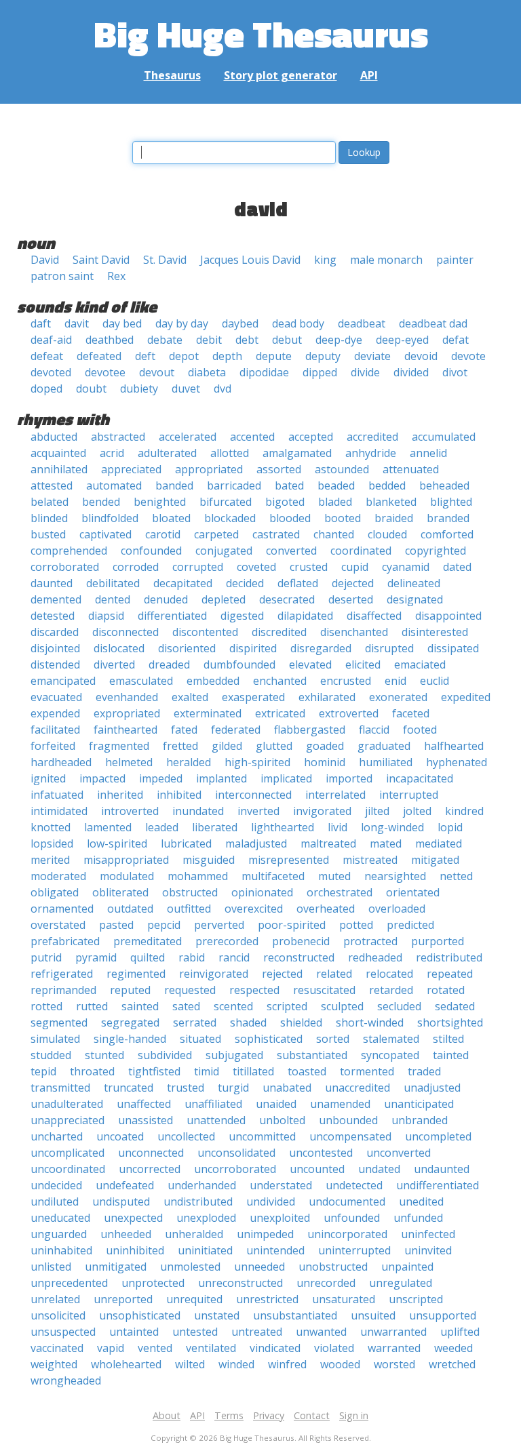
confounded (151, 550)
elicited (363, 664)
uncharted (57, 1136)
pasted (116, 924)
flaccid (374, 729)
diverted (114, 664)
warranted (394, 1347)
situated (200, 1038)
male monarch (386, 259)
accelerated (187, 436)
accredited (372, 436)
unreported (123, 1299)
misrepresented (288, 859)
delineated (413, 583)
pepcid (163, 924)
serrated (194, 1022)
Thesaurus (172, 75)
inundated (198, 810)
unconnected (151, 1152)
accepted (310, 436)
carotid (162, 534)
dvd (222, 388)
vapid (110, 1347)
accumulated (444, 436)
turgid (233, 1087)
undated (379, 1168)
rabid (191, 957)
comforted (447, 534)
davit (76, 323)
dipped (320, 372)
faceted (410, 713)
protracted (370, 941)
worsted (394, 1364)
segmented (59, 1022)
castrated (276, 534)
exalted (190, 697)
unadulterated (67, 1103)
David (45, 259)
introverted (130, 810)
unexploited (280, 1217)
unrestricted (267, 1299)
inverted (258, 810)
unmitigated (116, 1266)
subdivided (165, 1055)
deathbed (109, 339)
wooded (340, 1364)
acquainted (58, 452)
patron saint (62, 276)
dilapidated (305, 615)
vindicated (275, 1347)
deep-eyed (402, 339)
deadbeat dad (433, 323)
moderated (58, 876)
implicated (286, 778)
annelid (428, 452)
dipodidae (264, 372)
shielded (301, 1022)
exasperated (253, 697)
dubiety (139, 388)
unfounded (352, 1217)
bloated (171, 518)
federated (235, 729)
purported (437, 941)
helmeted (129, 762)
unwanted (321, 1331)
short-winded (370, 1022)
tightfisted (154, 1071)
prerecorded (226, 941)
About (166, 1415)
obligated (55, 892)
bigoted (285, 501)
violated (334, 1347)
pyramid (96, 957)
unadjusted (432, 1087)
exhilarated (326, 697)
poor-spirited (292, 924)
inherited (120, 794)
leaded (161, 827)
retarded (391, 989)
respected (254, 989)
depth (227, 356)
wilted (190, 1364)
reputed (130, 989)
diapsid (106, 615)
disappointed (448, 615)
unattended (216, 1120)
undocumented (347, 1201)
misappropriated (126, 859)
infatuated (57, 794)
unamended (340, 1103)
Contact (312, 1415)
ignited (48, 778)
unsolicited (58, 1315)
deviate (372, 356)
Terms (229, 1415)
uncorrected (149, 1168)
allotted (229, 452)
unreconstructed (240, 1282)
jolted (417, 810)
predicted (410, 924)
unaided (276, 1103)
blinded (49, 518)
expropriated (127, 713)
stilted (448, 1038)
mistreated (370, 859)
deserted (350, 599)
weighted (54, 1364)
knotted (51, 827)
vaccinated (57, 1347)
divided (411, 372)
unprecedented (69, 1282)
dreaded (169, 664)
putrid (46, 957)
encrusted (345, 680)
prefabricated (65, 941)
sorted (332, 1038)
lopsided (52, 843)
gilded (227, 745)
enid (395, 680)
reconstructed (298, 957)
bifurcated (225, 501)
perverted (219, 924)
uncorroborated (235, 1168)
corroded (136, 566)
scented (233, 1006)
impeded (160, 778)
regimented (136, 973)
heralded (188, 762)
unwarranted (393, 1331)
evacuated (56, 697)
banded (174, 485)
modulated (127, 876)
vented (155, 1347)
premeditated (147, 941)
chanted (333, 534)
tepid (43, 1071)
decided (245, 583)
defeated (99, 356)
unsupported (442, 1315)
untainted (134, 1331)
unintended (275, 1250)
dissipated (453, 648)
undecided (56, 1185)
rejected (282, 973)
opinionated (262, 892)
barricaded (234, 485)
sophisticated (269, 1038)
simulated (55, 1038)
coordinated (360, 550)
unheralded (194, 1234)
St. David (165, 259)
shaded (248, 1022)
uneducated (60, 1217)
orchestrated (339, 892)
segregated (130, 1022)
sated (186, 1006)
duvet (186, 388)
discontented (205, 631)
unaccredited (357, 1087)
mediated (438, 843)
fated (184, 729)
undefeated (125, 1185)
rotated (446, 989)
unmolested (190, 1266)
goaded (325, 745)
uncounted (317, 1168)
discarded (55, 631)
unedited (421, 1201)
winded (236, 1364)
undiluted (55, 1201)
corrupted (197, 566)
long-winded (392, 827)
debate (164, 339)
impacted (102, 778)
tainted (451, 1055)
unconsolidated (236, 1152)
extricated (280, 713)
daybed (240, 323)
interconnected (253, 794)
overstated (58, 924)
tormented (367, 1071)
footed (420, 729)
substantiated (312, 1055)
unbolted (282, 1120)
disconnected (125, 631)
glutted (274, 745)
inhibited (179, 794)
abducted (54, 436)
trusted (185, 1087)
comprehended (69, 550)
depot (184, 356)
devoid (421, 356)
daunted (52, 583)
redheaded (375, 957)
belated (50, 501)
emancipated (63, 680)
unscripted (416, 1299)
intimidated (59, 810)
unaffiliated (213, 1103)
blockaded (230, 518)
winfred (287, 1364)
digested (242, 615)
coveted (256, 566)
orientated (413, 892)
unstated (216, 1315)
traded (424, 1071)
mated (386, 843)
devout (156, 372)
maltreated (328, 843)
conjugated (223, 550)
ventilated (211, 1347)
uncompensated (350, 1136)
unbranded (419, 1120)
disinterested (435, 631)
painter (455, 259)
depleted (223, 599)
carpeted (216, 534)
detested (53, 615)
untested (195, 1331)
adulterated (167, 452)
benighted (160, 501)
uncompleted (438, 1136)
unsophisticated (139, 1315)
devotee (105, 372)
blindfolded (109, 518)
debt (246, 339)
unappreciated (67, 1120)
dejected (353, 583)
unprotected (153, 1282)
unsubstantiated (295, 1315)
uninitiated (205, 1250)
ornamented (62, 908)
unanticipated (419, 1103)
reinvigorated (213, 973)
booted (342, 518)
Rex (116, 276)
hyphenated (456, 762)
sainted (140, 1006)
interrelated (335, 794)
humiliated (385, 762)
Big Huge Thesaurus (261, 33)
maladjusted (256, 843)
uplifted (460, 1331)
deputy (323, 356)
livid (337, 827)
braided (393, 518)
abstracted (118, 436)
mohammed (198, 876)
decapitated (182, 583)
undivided (270, 1201)
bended (101, 501)
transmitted (60, 1087)
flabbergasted (309, 729)
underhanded (202, 1185)
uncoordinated (68, 1168)
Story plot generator (280, 75)
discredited (279, 631)
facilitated (55, 729)
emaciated (420, 664)
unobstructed (333, 1266)
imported (349, 778)
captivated (105, 534)
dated (457, 566)
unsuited (373, 1315)
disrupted (389, 648)
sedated (455, 1006)
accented (252, 436)
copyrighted (435, 550)
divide (365, 372)
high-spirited (257, 762)
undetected (354, 1185)
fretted (180, 745)
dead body (298, 323)
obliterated (120, 892)
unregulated (400, 1282)
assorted (278, 469)
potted (356, 924)
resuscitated (324, 989)
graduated (384, 745)
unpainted (407, 1266)
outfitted (189, 908)
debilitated (113, 583)
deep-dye (338, 339)
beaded (336, 485)
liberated (214, 827)
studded (51, 1055)
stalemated (391, 1038)
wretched (452, 1364)
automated (114, 485)
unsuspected (63, 1331)
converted (291, 550)
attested (52, 485)
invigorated (322, 810)
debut (287, 339)
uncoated (120, 1136)
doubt (91, 388)
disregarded (320, 648)
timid (206, 1071)
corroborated (65, 566)
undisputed (121, 1201)
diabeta (207, 372)
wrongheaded (66, 1380)
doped (46, 388)
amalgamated (297, 452)
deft (145, 356)
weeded (453, 1347)
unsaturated (343, 1299)
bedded (387, 485)
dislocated (119, 648)
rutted (92, 1006)
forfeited (53, 745)
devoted (51, 372)
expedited (465, 697)
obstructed (190, 892)
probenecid (301, 941)
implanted (221, 778)
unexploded (206, 1217)
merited (50, 859)
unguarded (59, 1234)
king (325, 259)
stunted (104, 1055)
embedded (213, 680)
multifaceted (273, 876)
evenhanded (127, 697)
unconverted (398, 1152)
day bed (122, 323)
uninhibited (135, 1250)
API (369, 75)
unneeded (259, 1266)
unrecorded (325, 1282)
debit (209, 339)
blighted (451, 501)
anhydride (370, 452)
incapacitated (419, 778)
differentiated (172, 615)
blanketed (391, 501)
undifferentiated (437, 1185)
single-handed (130, 1038)
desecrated (287, 599)
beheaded (444, 485)
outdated (130, 908)
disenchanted (354, 631)
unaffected (144, 1103)
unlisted (51, 1266)
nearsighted (395, 876)
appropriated (209, 469)
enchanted (280, 680)
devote (468, 356)
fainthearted (125, 729)
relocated (389, 973)
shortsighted (450, 1022)
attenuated (411, 469)
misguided (208, 859)
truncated (128, 1087)
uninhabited (61, 1250)
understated (281, 1185)
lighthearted (282, 827)
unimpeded (265, 1234)
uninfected (428, 1234)
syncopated (390, 1055)
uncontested (321, 1152)
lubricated (186, 843)
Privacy (268, 1415)
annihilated (59, 469)
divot (454, 372)
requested (190, 989)
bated (289, 485)
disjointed (55, 648)
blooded (290, 518)
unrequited (194, 1299)
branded (448, 518)
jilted (377, 810)
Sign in (353, 1415)
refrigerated (62, 973)
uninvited (428, 1250)
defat (455, 339)
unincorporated (347, 1234)
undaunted (441, 1168)
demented (56, 599)
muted (334, 876)
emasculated (141, 680)
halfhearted (454, 745)
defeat (47, 356)
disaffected (374, 615)
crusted (309, 566)
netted (456, 876)
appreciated (131, 469)
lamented (108, 827)
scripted (287, 1006)
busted (48, 534)
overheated (325, 908)
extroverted (349, 713)
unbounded (348, 1120)
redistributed (449, 957)
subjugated (234, 1055)
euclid (434, 680)
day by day (181, 323)
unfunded (418, 1217)
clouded (387, 534)
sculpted (342, 1006)
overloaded (396, 908)
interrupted (408, 794)
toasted (307, 1071)
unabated (287, 1087)
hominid (324, 762)
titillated (253, 1071)
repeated (450, 973)
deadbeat (361, 323)
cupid (354, 566)
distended (55, 664)
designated (415, 599)
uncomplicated (67, 1152)
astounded (342, 469)
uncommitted (262, 1136)
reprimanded (63, 989)
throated (92, 1071)
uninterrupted (354, 1250)
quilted (147, 957)
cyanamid (405, 566)
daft (41, 323)
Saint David (101, 259)
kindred (464, 810)
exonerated (398, 697)
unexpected (133, 1217)
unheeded (125, 1234)
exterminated (208, 713)
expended (55, 713)
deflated (297, 583)
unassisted (145, 1120)
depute (274, 356)
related (334, 973)
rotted (46, 1006)
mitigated (435, 859)
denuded (166, 599)
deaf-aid (51, 339)
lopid (450, 827)
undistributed (198, 1201)
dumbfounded (239, 664)
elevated (310, 664)
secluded (399, 1006)
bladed (335, 501)
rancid (234, 957)
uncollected (186, 1136)
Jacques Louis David (250, 259)
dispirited (253, 648)
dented (112, 599)
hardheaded (61, 762)
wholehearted (126, 1364)
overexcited (254, 908)
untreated (256, 1331)
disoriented (187, 648)
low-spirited (117, 843)
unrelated (55, 1299)
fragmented (119, 745)
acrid (112, 452)
